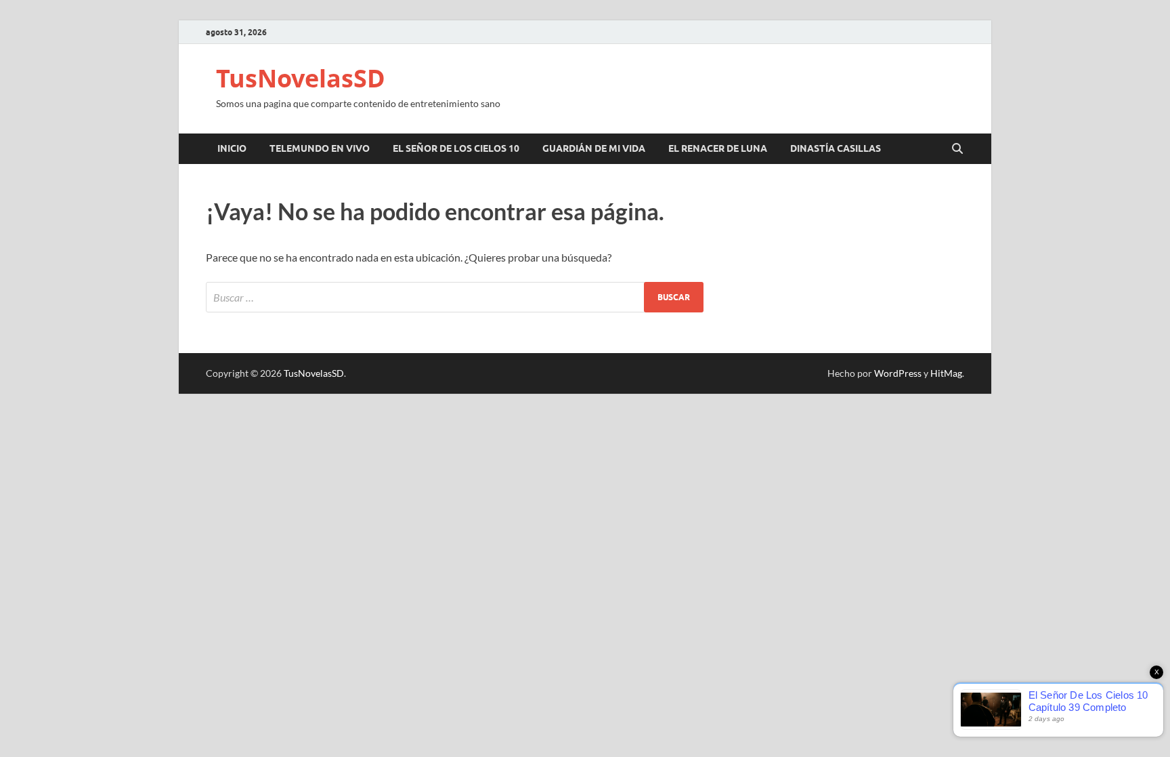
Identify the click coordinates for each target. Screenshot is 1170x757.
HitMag (946, 373)
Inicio (231, 148)
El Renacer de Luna (717, 148)
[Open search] (957, 149)
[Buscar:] (454, 297)
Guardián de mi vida (593, 148)
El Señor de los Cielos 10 (456, 148)
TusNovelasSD (300, 78)
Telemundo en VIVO (319, 148)
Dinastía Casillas (835, 148)
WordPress (898, 373)
